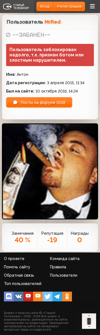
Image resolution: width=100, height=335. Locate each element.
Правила (58, 267)
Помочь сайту (17, 267)
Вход (44, 6)
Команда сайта (64, 258)
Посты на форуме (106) (42, 102)
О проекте (14, 258)
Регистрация (69, 6)
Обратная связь (19, 275)
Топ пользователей (22, 283)
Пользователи (63, 275)
